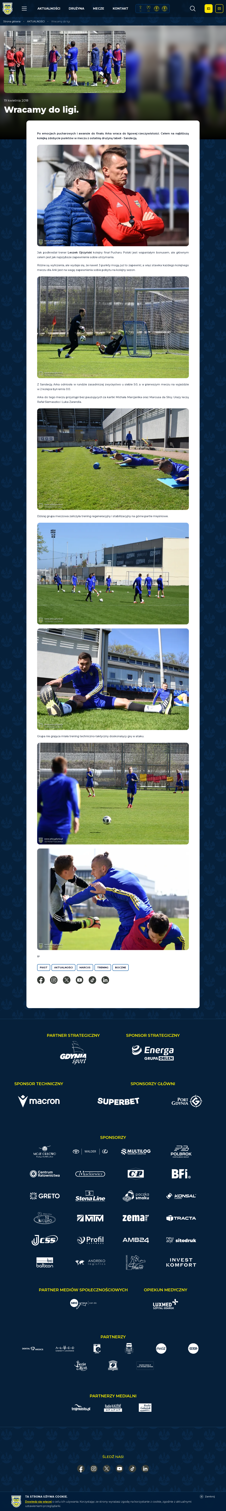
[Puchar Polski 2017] (148, 8)
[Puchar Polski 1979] (140, 8)
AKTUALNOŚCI (48, 8)
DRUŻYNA (76, 8)
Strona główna (11, 21)
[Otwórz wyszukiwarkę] (193, 8)
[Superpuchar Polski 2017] (156, 8)
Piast (44, 967)
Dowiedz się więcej (38, 1501)
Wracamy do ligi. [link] (60, 21)
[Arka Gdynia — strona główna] (7, 8)
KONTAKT (120, 8)
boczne (120, 967)
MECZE (98, 8)
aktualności (63, 967)
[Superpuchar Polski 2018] (164, 8)
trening (102, 967)
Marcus (85, 967)
